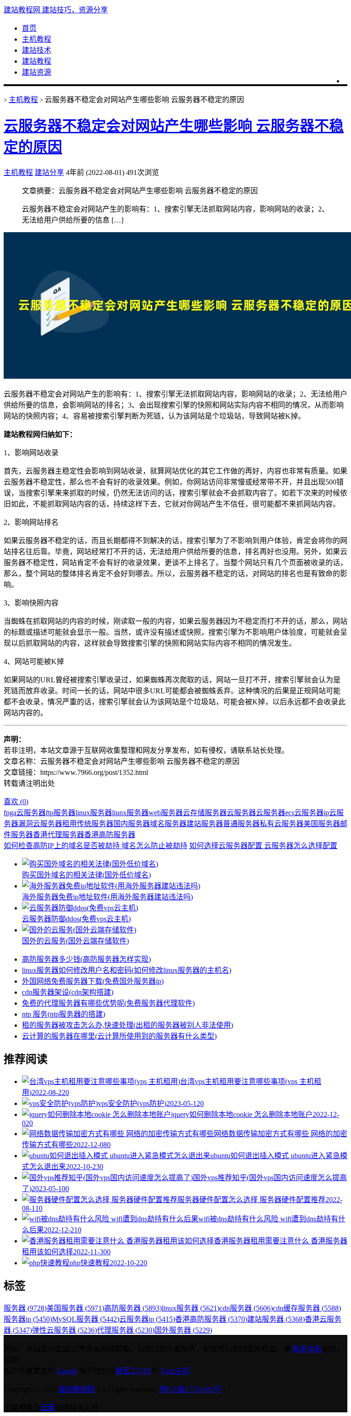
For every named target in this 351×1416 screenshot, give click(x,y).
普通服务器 (241, 824)
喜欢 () (16, 802)
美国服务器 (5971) (75, 1308)
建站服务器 (204, 824)
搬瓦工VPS (133, 1371)
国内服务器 (131, 824)
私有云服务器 (281, 824)
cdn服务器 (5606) (246, 1308)
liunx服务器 (130, 813)
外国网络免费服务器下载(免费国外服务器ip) (93, 981)
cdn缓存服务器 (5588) (307, 1308)
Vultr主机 (175, 1371)
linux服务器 (93, 813)
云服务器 (241, 813)
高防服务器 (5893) (133, 1308)
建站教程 (36, 61)
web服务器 (166, 813)
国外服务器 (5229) (183, 1330)
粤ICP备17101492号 (190, 1389)
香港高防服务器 (109, 835)
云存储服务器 (205, 813)
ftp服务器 (60, 813)
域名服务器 (168, 824)
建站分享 (49, 172)
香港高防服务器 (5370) (211, 1319)
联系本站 (307, 1349)
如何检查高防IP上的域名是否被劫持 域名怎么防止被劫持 (95, 846)
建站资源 (36, 72)
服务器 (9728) (25, 1308)
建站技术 (36, 50)
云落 (47, 1407)
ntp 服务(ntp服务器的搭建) (63, 1014)
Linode (67, 1371)
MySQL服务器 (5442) (85, 1319)
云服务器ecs (275, 813)
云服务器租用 (55, 824)
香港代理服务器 (58, 835)
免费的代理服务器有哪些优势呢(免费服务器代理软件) (108, 1003)
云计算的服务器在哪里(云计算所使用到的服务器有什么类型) (119, 1036)
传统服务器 (95, 824)
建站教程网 (76, 1389)
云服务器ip (311, 813)
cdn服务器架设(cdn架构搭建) (67, 992)
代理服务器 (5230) (125, 1330)
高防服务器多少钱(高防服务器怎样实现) (86, 959)
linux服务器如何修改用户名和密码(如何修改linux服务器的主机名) (126, 970)
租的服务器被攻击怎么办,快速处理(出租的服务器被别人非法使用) (127, 1025)
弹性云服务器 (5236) (64, 1330)
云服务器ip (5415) (147, 1319)
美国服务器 (321, 824)
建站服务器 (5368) (276, 1319)
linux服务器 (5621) (190, 1308)
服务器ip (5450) (28, 1319)
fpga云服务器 (25, 813)
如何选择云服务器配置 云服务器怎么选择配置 (263, 846)
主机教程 (36, 39)
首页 (29, 28)
